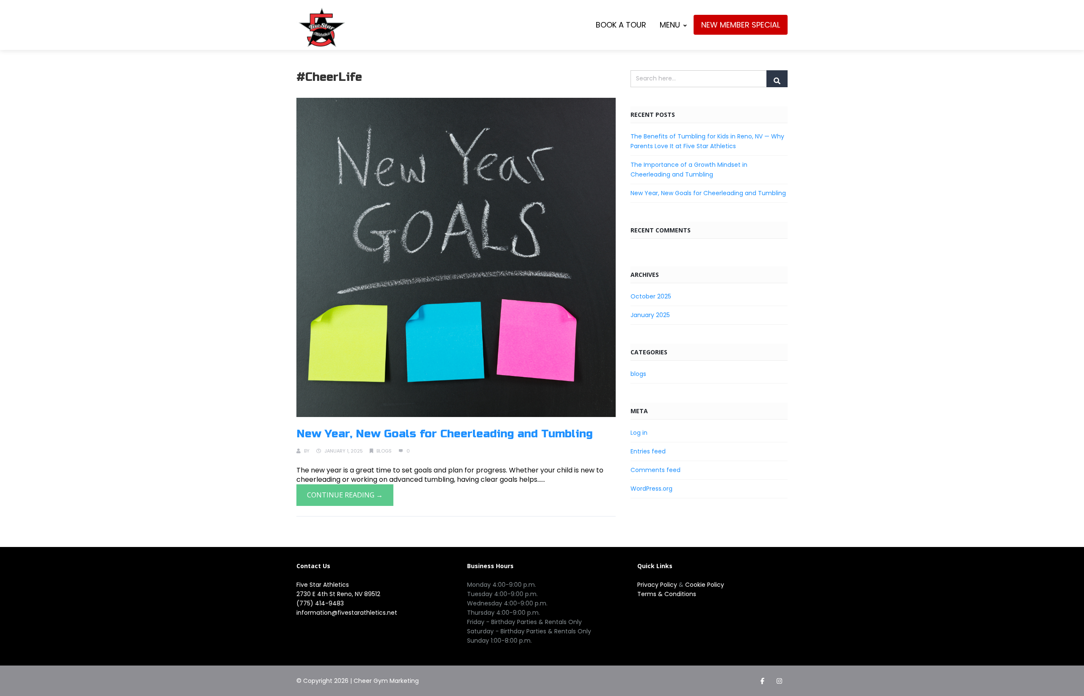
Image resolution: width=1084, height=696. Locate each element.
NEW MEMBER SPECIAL (740, 24)
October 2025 (650, 296)
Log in (638, 432)
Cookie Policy (704, 584)
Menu (670, 24)
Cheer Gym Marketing (386, 681)
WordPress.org (651, 488)
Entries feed (648, 451)
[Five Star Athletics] (321, 27)
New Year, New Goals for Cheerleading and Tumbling (444, 433)
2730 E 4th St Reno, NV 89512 (338, 594)
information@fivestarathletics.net (346, 612)
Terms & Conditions (666, 594)
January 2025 (650, 315)
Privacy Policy (658, 584)
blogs (384, 450)
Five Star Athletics (322, 584)
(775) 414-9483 (320, 603)
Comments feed (655, 470)
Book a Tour (621, 24)
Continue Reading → (345, 495)
